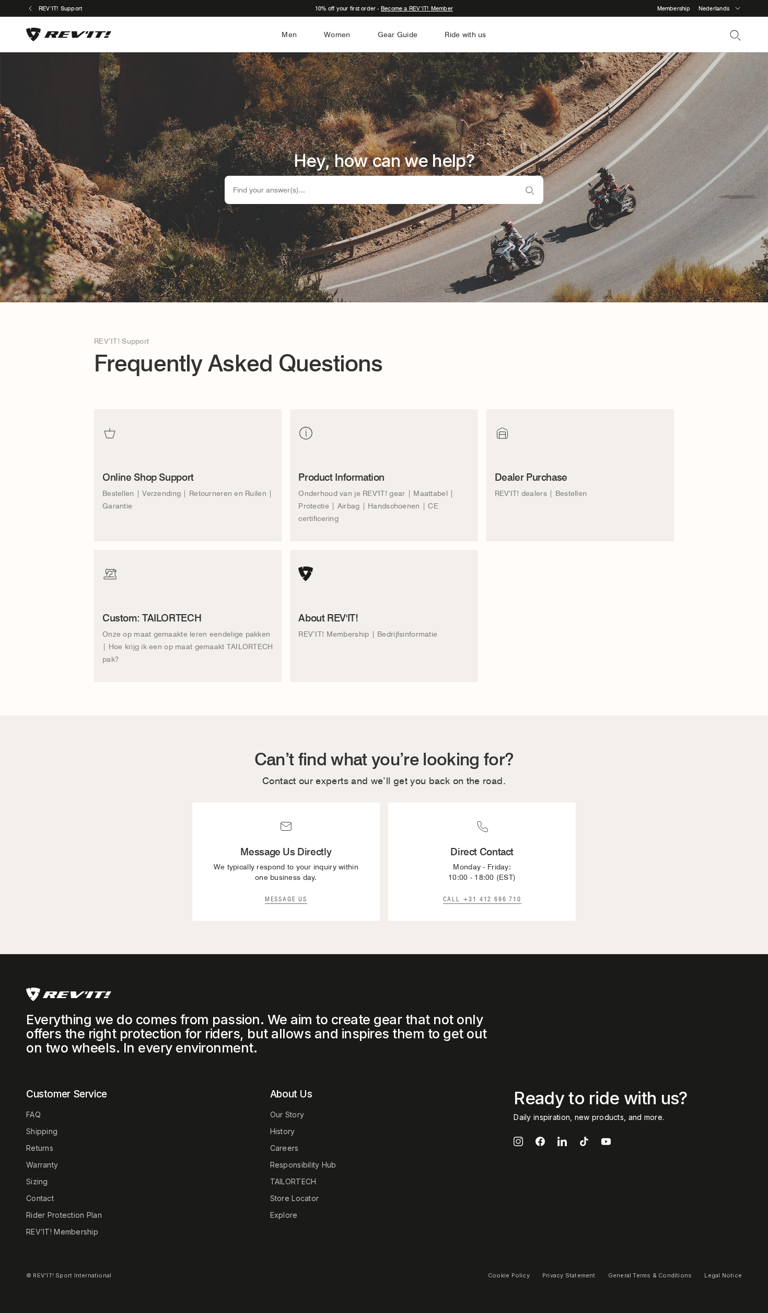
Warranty (42, 1164)
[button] (720, 8)
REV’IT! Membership (62, 1231)
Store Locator (294, 1198)
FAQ (33, 1114)
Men (289, 34)
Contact (40, 1198)
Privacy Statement (569, 1275)
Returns (39, 1148)
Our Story (287, 1114)
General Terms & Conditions (650, 1275)
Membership (673, 8)
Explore (284, 1214)
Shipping (41, 1131)
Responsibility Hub (303, 1164)
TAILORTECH (293, 1181)
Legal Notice (723, 1275)
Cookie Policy (509, 1275)
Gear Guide (398, 34)
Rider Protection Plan (64, 1214)
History (282, 1131)
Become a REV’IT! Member (417, 8)
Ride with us (465, 34)
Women (337, 34)
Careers (284, 1148)
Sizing (37, 1181)
